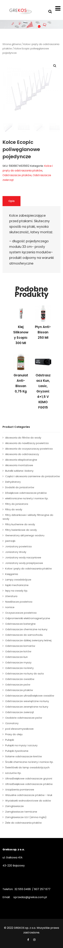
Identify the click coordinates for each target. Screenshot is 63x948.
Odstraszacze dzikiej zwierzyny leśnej (28, 640)
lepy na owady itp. (16, 590)
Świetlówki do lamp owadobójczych (27, 767)
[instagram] (34, 939)
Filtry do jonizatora (16, 504)
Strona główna (12, 44)
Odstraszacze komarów (20, 646)
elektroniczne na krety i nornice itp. (26, 498)
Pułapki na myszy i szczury (21, 745)
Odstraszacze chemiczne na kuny (26, 629)
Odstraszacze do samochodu (24, 635)
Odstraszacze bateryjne (20, 624)
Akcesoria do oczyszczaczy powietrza (29, 448)
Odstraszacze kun (16, 657)
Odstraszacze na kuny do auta (24, 673)
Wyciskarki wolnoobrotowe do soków (28, 800)
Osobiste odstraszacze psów (23, 717)
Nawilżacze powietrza (18, 601)
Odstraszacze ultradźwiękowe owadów (29, 695)
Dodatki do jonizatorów (19, 487)
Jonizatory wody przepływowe (24, 563)
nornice (9, 607)
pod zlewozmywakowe (19, 729)
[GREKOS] (20, 11)
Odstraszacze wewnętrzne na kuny (27, 701)
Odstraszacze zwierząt (19, 712)
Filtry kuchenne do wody (20, 524)
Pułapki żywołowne (16, 751)
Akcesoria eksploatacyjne (21, 459)
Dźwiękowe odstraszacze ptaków (26, 493)
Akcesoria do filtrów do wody (23, 437)
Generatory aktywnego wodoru (24, 535)
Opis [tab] (11, 201)
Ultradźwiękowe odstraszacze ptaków (29, 784)
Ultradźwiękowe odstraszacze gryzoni (28, 778)
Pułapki (9, 740)
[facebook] (28, 939)
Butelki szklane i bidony (19, 470)
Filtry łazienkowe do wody (21, 530)
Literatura (11, 596)
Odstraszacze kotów (18, 651)
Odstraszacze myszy (18, 662)
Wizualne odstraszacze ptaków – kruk (28, 795)
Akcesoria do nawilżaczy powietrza (27, 443)
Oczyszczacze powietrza (20, 612)
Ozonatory (11, 723)
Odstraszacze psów (17, 684)
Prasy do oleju (14, 734)
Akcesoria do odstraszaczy (22, 454)
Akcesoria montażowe (19, 465)
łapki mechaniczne (17, 585)
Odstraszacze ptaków (17, 175)
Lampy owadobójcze (18, 579)
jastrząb (10, 541)
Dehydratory (13, 482)
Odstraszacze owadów (19, 679)
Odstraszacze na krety (19, 668)
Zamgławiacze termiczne (21, 811)
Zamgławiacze (14, 806)
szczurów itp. (13, 773)
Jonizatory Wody (15, 552)
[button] (55, 66)
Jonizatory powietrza (18, 546)
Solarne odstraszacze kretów (23, 756)
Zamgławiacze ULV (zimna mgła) (26, 817)
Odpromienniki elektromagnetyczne (27, 618)
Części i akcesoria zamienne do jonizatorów (32, 476)
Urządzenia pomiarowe (19, 789)
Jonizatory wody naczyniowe (23, 557)
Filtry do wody (13, 509)
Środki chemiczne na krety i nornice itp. (29, 762)
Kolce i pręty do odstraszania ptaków (28, 568)
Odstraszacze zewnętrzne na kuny (26, 706)
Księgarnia (11, 574)
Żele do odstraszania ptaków (23, 822)
